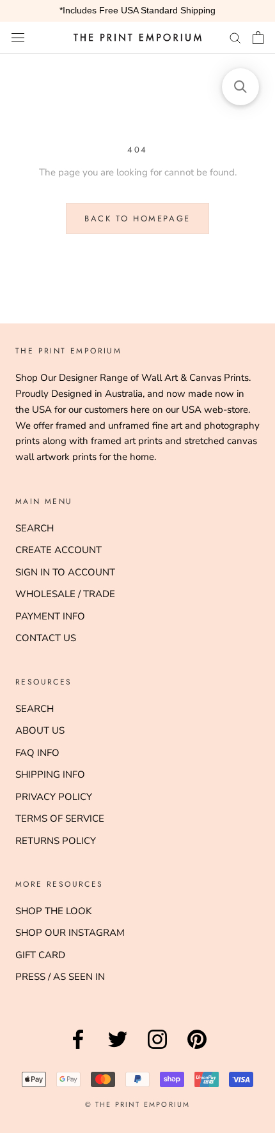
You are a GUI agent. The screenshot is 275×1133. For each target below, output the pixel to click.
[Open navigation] (18, 37)
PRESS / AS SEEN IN (60, 976)
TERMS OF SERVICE (59, 818)
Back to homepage (137, 218)
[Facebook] (78, 1049)
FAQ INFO (37, 752)
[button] (240, 86)
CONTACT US (45, 638)
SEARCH (34, 528)
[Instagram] (157, 1049)
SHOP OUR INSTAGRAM (70, 932)
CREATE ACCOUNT (58, 550)
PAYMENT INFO (50, 616)
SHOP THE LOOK (53, 911)
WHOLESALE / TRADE (65, 594)
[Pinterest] (197, 1049)
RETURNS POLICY (55, 840)
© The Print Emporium (138, 1104)
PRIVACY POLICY (53, 796)
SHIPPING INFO (50, 774)
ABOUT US (40, 730)
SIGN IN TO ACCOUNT (65, 572)
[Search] (235, 37)
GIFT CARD (40, 955)
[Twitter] (117, 1049)
